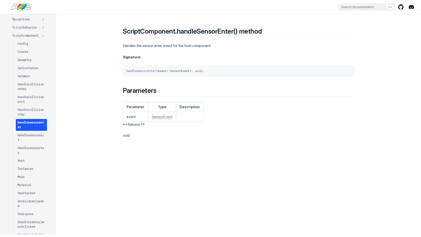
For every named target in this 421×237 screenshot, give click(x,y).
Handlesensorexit (31, 137)
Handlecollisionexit (31, 99)
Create (23, 52)
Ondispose (25, 214)
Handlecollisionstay (31, 112)
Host (21, 161)
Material (25, 185)
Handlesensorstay (31, 150)
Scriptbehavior (24, 27)
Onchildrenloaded (31, 203)
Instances (25, 169)
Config (23, 44)
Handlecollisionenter (31, 86)
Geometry (25, 60)
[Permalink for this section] (266, 31)
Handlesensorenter (31, 124)
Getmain (24, 76)
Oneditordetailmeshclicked (31, 224)
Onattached (26, 193)
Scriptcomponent (25, 36)
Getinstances (28, 68)
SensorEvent (162, 117)
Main (21, 177)
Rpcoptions (21, 19)
